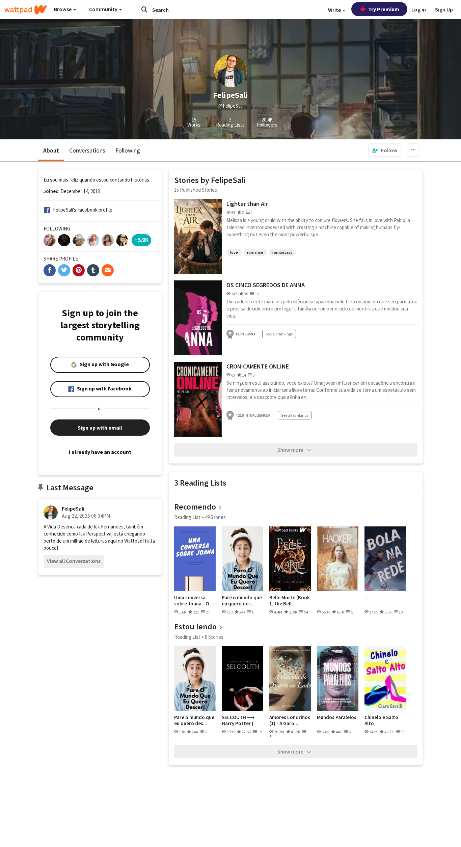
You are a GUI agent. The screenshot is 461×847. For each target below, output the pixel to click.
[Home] (25, 10)
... (319, 598)
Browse (63, 9)
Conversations (87, 150)
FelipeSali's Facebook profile (82, 210)
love (234, 252)
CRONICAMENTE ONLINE (257, 366)
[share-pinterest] (79, 270)
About (51, 150)
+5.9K (141, 240)
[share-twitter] (64, 270)
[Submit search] (144, 9)
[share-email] (108, 270)
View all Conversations (74, 560)
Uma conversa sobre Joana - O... (193, 600)
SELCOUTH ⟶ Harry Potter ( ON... (238, 720)
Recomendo (195, 506)
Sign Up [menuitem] (444, 9)
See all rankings (279, 333)
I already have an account (100, 451)
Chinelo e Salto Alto (381, 720)
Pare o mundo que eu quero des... (242, 600)
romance (255, 252)
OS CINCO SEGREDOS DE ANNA (265, 285)
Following (127, 150)
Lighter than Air (247, 204)
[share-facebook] (50, 270)
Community (103, 9)
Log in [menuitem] (418, 9)
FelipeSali (73, 509)
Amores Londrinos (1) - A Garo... (289, 720)
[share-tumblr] (93, 270)
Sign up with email (100, 427)
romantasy (282, 252)
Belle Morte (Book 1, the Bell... (289, 600)
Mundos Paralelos (336, 717)
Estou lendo (195, 626)
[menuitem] (384, 150)
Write (335, 9)
